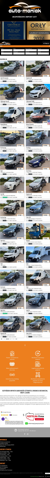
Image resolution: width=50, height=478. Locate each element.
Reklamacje (3, 446)
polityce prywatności (7, 473)
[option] (12, 421)
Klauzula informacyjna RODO (7, 445)
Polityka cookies (4, 443)
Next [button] (24, 420)
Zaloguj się (46, 43)
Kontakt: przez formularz (6, 470)
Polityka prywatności (5, 442)
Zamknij (47, 473)
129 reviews (15, 414)
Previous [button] (1, 420)
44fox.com (48, 476)
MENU (1, 46)
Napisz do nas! (37, 476)
